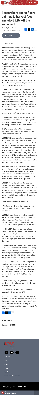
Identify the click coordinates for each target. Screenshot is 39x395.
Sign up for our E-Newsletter (12, 376)
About (5, 360)
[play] (3, 393)
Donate (33, 3)
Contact (6, 364)
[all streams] (36, 393)
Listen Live (7, 372)
